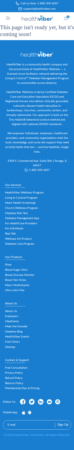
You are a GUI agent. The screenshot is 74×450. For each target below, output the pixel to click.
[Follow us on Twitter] (32, 401)
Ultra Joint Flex (14, 290)
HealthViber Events (17, 336)
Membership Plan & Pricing (22, 388)
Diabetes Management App (22, 218)
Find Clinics (12, 341)
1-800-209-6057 (47, 3)
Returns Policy (14, 383)
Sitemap (10, 347)
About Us (11, 311)
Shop (8, 264)
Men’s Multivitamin (17, 285)
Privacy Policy (14, 372)
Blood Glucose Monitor (19, 275)
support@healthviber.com (39, 8)
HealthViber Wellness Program (24, 192)
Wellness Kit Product (18, 238)
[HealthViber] (37, 18)
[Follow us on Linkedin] (41, 401)
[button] (8, 18)
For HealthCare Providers (21, 223)
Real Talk (10, 233)
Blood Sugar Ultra (16, 269)
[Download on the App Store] (24, 412)
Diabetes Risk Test (16, 213)
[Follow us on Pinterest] (57, 401)
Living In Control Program (21, 197)
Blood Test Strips (15, 280)
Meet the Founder (16, 326)
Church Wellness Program (21, 208)
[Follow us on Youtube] (49, 401)
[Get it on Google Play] (29, 412)
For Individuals (14, 228)
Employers (11, 316)
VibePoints (12, 321)
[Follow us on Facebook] (23, 401)
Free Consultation (16, 367)
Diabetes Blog (13, 331)
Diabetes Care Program (19, 243)
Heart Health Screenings (20, 202)
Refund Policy (13, 378)
